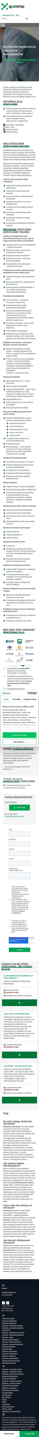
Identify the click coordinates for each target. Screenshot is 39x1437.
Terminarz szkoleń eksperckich (11, 1342)
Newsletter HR (8, 15)
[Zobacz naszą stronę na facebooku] (3, 1303)
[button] (5, 651)
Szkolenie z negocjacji (8, 1356)
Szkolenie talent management (11, 1360)
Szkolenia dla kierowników (10, 1376)
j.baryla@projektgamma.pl (14, 816)
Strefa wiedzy (6, 1404)
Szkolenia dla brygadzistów (10, 1385)
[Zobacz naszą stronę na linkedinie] (8, 1303)
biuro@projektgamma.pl (9, 1292)
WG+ (18, 15)
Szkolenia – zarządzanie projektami (12, 1328)
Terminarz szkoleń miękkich (10, 1339)
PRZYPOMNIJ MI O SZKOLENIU (15, 788)
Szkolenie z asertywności (9, 1353)
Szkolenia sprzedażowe (9, 1323)
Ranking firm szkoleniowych (10, 1390)
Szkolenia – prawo (7, 1337)
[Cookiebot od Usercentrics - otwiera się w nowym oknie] (28, 693)
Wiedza (4, 1402)
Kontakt (4, 1399)
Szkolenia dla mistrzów (9, 1363)
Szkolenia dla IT (7, 1395)
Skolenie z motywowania (9, 1351)
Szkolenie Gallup (7, 1349)
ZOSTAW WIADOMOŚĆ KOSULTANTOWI (18, 785)
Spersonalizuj (18, 742)
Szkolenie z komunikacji (9, 1388)
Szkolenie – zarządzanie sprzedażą (12, 1374)
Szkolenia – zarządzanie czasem (12, 1371)
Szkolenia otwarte (7, 1392)
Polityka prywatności (8, 1406)
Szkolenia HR (6, 1330)
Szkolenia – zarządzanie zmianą (12, 1369)
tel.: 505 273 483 (19, 807)
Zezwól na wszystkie (19, 735)
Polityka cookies (7, 1409)
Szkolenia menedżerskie (9, 1321)
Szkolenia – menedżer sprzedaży (12, 1381)
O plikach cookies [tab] (30, 699)
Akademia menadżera (8, 1346)
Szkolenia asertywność (9, 1378)
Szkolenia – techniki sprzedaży (11, 1383)
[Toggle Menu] (2, 25)
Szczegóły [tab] (16, 699)
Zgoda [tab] (6, 699)
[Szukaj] (26, 19)
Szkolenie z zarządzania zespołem (12, 1344)
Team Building (6, 1397)
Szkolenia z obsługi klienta (10, 1358)
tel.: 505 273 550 (7, 1295)
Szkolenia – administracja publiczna (13, 1335)
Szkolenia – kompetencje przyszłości (13, 1332)
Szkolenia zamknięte (8, 1318)
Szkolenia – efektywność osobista (12, 1325)
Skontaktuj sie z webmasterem (11, 1411)
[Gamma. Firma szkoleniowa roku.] (13, 6)
